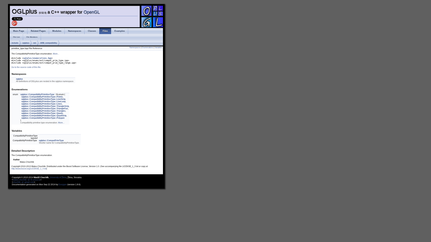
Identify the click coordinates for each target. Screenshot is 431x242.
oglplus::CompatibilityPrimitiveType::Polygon (42, 118)
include (15, 43)
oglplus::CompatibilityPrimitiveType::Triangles (43, 111)
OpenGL (92, 11)
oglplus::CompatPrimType (51, 140)
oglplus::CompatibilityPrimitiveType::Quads (42, 113)
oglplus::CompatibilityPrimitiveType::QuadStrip (43, 115)
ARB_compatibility (48, 43)
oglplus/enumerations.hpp (37, 58)
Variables (158, 47)
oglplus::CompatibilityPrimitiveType (37, 94)
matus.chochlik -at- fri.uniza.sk (26, 180)
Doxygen (63, 184)
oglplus (25, 43)
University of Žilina (58, 177)
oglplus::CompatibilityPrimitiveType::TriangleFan (44, 108)
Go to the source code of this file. (26, 67)
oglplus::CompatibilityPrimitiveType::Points (42, 97)
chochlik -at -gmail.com (23, 182)
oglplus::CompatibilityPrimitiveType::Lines (41, 104)
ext (34, 43)
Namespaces (134, 47)
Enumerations (147, 47)
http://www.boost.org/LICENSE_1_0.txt (28, 169)
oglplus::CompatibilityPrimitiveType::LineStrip (43, 99)
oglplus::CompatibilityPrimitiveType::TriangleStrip (45, 106)
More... (56, 54)
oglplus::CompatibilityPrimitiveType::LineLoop (43, 101)
